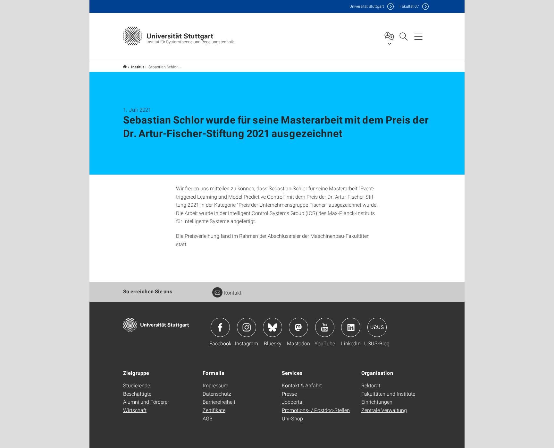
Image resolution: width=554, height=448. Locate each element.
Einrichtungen (376, 401)
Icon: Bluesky (272, 327)
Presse (289, 393)
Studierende (136, 385)
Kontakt (232, 292)
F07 (409, 6)
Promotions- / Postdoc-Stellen (316, 410)
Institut (137, 66)
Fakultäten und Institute (388, 393)
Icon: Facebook (220, 327)
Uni (366, 6)
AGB (208, 418)
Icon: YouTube (324, 327)
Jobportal (293, 401)
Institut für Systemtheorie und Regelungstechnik (125, 66)
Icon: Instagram (246, 327)
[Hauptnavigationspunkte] (418, 36)
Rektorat (370, 385)
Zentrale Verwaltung (384, 410)
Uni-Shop (292, 418)
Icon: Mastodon (298, 327)
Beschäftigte (137, 393)
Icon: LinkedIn (350, 327)
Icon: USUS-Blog (377, 327)
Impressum (215, 385)
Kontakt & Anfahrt (302, 385)
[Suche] (403, 36)
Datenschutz (217, 393)
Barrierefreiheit (219, 401)
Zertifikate (214, 410)
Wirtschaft (135, 410)
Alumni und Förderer (146, 401)
